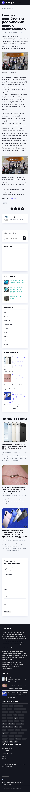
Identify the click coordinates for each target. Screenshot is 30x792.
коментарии (19, 735)
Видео (4, 730)
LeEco (4, 715)
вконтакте (21, 733)
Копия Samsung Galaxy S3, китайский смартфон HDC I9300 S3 (17, 282)
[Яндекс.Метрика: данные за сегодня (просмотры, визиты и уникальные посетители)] (5, 780)
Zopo (16, 726)
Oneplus (10, 718)
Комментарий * (8, 574)
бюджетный (13, 733)
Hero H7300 (5, 751)
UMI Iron (17, 720)
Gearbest (5, 712)
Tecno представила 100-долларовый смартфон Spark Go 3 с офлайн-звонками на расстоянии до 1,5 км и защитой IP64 (14, 534)
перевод (5, 738)
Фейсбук (12, 782)
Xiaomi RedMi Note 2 (8, 726)
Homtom (11, 712)
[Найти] (24, 238)
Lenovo (6, 344)
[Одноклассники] (19, 208)
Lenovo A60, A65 (7, 753)
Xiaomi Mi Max (20, 723)
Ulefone (10, 720)
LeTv (15, 715)
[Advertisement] (15, 260)
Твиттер (5, 782)
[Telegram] (15, 208)
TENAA (21, 718)
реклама (18, 738)
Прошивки (5, 733)
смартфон (5, 741)
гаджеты (5, 735)
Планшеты (7, 320)
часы (16, 741)
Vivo (22, 720)
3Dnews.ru (12, 198)
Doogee (10, 709)
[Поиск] (26, 2)
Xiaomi (6, 328)
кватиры (11, 735)
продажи (11, 738)
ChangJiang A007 (7, 748)
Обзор (17, 730)
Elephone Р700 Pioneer (20, 709)
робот (24, 738)
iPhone (24, 712)
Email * (6, 597)
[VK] (11, 208)
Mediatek (21, 715)
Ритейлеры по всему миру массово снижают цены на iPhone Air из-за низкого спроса (14, 447)
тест (11, 741)
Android (5, 706)
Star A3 (4, 756)
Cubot (4, 709)
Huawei (6, 336)
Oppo (16, 718)
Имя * (5, 589)
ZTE (5, 340)
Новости (5, 203)
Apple (10, 706)
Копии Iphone (8, 324)
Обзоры (6, 316)
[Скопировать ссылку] (22, 208)
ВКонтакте (19, 782)
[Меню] (20, 2)
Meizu (5, 332)
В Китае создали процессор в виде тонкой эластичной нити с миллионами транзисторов (14, 490)
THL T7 (4, 720)
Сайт (5, 604)
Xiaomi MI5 (11, 723)
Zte (21, 726)
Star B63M (5, 759)
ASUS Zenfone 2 (18, 706)
